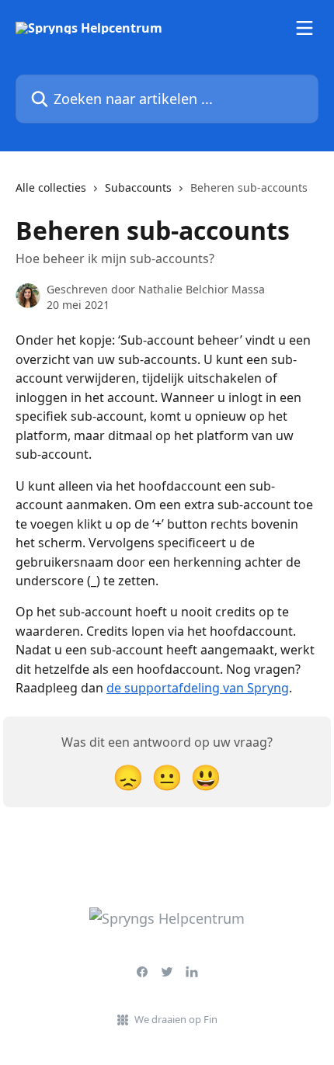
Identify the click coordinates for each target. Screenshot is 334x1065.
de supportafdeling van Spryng (197, 687)
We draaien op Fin (175, 1019)
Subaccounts (138, 187)
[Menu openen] (304, 28)
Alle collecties (51, 187)
